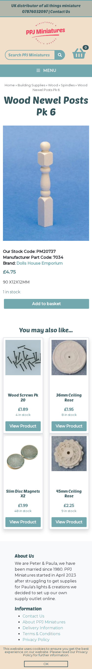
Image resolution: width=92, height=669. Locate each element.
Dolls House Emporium (39, 263)
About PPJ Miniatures (44, 622)
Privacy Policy (36, 639)
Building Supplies (31, 85)
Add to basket (46, 303)
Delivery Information (43, 628)
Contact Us (60, 11)
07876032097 (35, 11)
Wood (53, 85)
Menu (49, 70)
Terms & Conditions (41, 633)
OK (46, 664)
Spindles (68, 85)
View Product (23, 426)
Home (10, 85)
